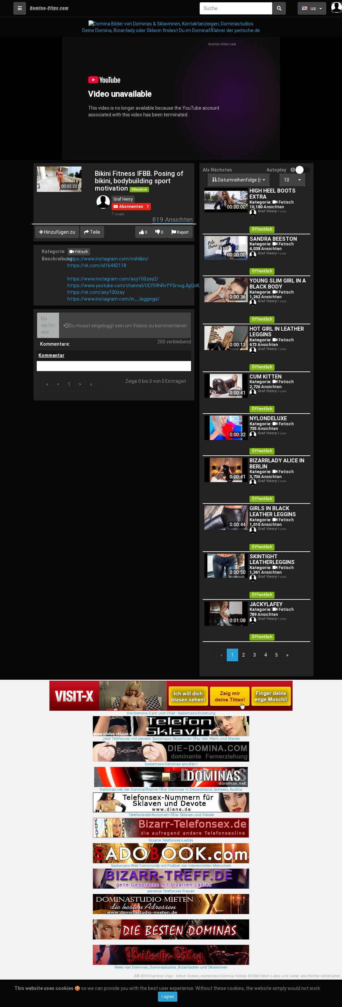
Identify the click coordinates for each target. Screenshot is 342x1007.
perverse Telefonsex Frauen (171, 891)
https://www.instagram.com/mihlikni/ (108, 258)
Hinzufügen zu (59, 232)
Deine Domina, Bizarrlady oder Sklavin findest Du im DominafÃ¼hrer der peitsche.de (171, 30)
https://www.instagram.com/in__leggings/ (113, 299)
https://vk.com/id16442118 (96, 265)
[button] (128, 206)
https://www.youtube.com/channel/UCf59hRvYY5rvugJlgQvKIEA (136, 285)
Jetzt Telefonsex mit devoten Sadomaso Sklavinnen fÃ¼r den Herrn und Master (171, 739)
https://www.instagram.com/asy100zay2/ (113, 279)
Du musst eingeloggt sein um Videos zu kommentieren (127, 325)
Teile (94, 232)
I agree (168, 996)
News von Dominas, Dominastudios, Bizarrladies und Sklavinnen (171, 967)
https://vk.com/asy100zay (96, 292)
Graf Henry (123, 199)
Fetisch (81, 251)
